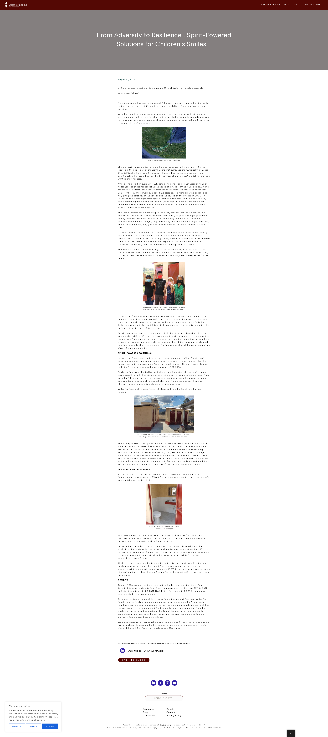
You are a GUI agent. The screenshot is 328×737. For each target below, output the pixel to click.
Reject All (33, 726)
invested (128, 594)
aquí (137, 93)
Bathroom (132, 643)
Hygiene (152, 643)
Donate (170, 709)
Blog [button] (287, 4)
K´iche (139, 123)
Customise (16, 726)
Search (164, 694)
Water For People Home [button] (307, 4)
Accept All (50, 726)
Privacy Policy (173, 715)
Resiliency (161, 643)
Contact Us (149, 715)
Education (142, 643)
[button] (134, 660)
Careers (170, 712)
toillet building (183, 643)
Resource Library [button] (270, 4)
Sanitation (171, 643)
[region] (33, 717)
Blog (145, 712)
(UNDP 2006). (175, 367)
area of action (147, 594)
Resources (148, 709)
